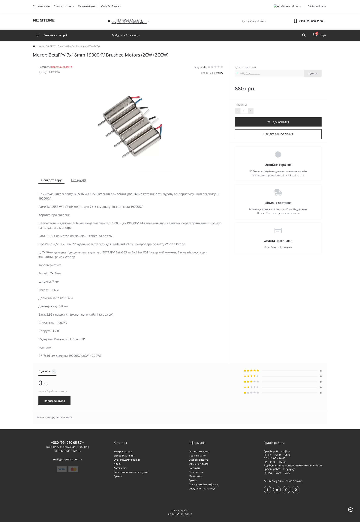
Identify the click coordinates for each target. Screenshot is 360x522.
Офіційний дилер (111, 6)
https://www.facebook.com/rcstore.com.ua (267, 489)
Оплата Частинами (278, 241)
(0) (204, 67)
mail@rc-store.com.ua (67, 459)
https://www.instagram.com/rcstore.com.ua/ (286, 489)
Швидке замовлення (278, 134)
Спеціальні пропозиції (202, 488)
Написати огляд (54, 401)
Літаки (117, 463)
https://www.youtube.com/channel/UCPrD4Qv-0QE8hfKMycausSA (277, 489)
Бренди (118, 476)
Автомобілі (120, 468)
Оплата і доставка (64, 6)
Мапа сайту (195, 476)
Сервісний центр (87, 6)
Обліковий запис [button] (317, 6)
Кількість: (241, 104)
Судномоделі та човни (127, 459)
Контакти (194, 468)
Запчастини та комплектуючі (131, 472)
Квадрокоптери (123, 451)
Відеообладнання (124, 455)
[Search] (303, 35)
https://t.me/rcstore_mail (295, 489)
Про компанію (41, 6)
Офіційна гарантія (278, 165)
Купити (312, 73)
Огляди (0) (78, 180)
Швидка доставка (278, 203)
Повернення (196, 472)
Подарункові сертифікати (203, 484)
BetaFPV (218, 72)
